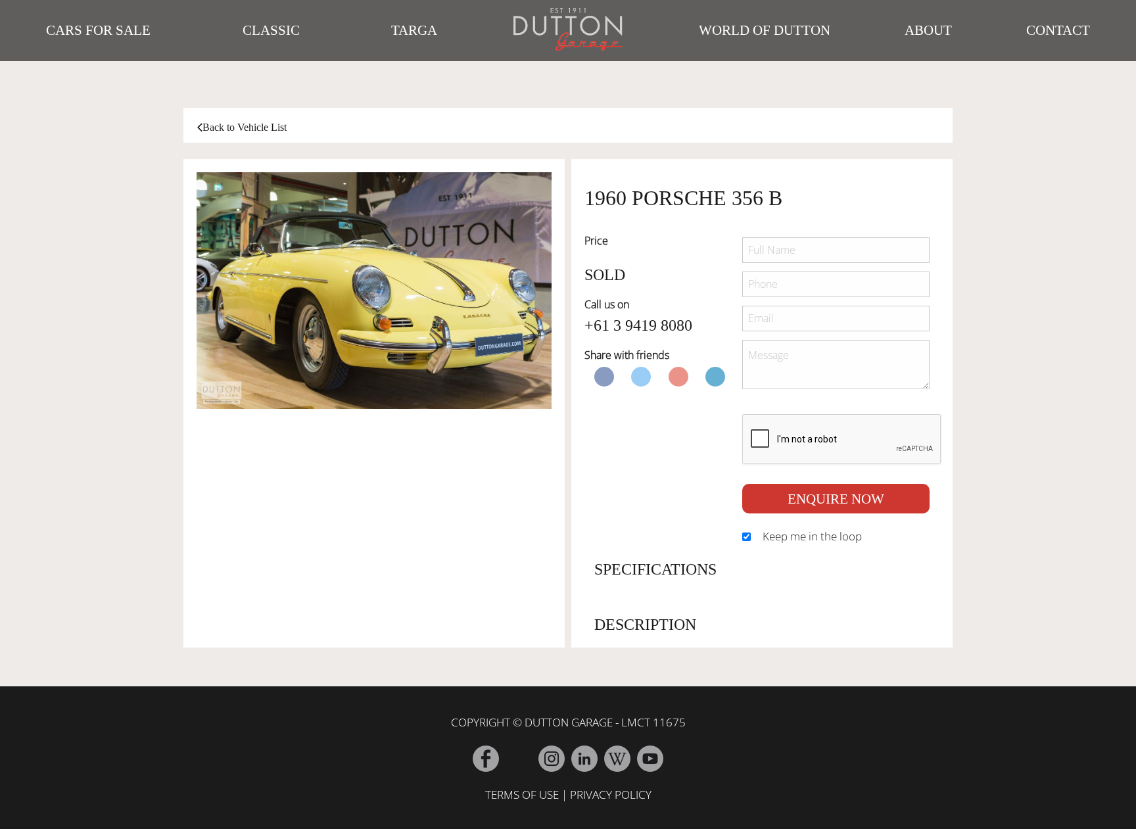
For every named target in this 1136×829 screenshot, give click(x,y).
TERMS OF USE (522, 794)
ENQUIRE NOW (836, 498)
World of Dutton (764, 30)
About (928, 30)
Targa (414, 30)
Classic (271, 30)
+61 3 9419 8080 (638, 325)
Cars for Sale (98, 30)
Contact (1058, 30)
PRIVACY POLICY (610, 794)
